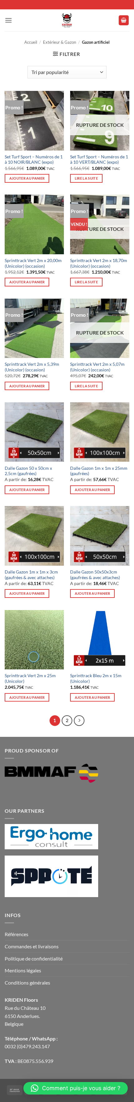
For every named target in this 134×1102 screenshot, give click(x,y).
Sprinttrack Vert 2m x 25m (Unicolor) (30, 678)
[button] (8, 20)
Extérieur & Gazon (59, 42)
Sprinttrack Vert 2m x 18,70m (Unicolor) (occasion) (98, 263)
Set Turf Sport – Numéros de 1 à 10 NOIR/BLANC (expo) (34, 159)
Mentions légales (23, 970)
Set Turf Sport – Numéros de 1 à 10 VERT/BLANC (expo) (99, 159)
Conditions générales (27, 982)
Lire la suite (86, 178)
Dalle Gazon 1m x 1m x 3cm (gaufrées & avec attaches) (31, 574)
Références (16, 934)
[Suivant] (79, 720)
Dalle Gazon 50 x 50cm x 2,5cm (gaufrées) (28, 471)
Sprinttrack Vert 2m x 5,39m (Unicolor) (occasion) (32, 367)
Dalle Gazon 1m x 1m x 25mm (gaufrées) (98, 471)
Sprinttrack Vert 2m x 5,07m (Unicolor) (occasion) (97, 367)
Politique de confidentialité (34, 958)
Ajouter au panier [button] (27, 178)
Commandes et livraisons (32, 946)
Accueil (30, 42)
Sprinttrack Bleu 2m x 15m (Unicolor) (96, 678)
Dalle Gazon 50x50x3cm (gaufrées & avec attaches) (95, 574)
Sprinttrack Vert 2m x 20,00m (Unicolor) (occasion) (33, 263)
